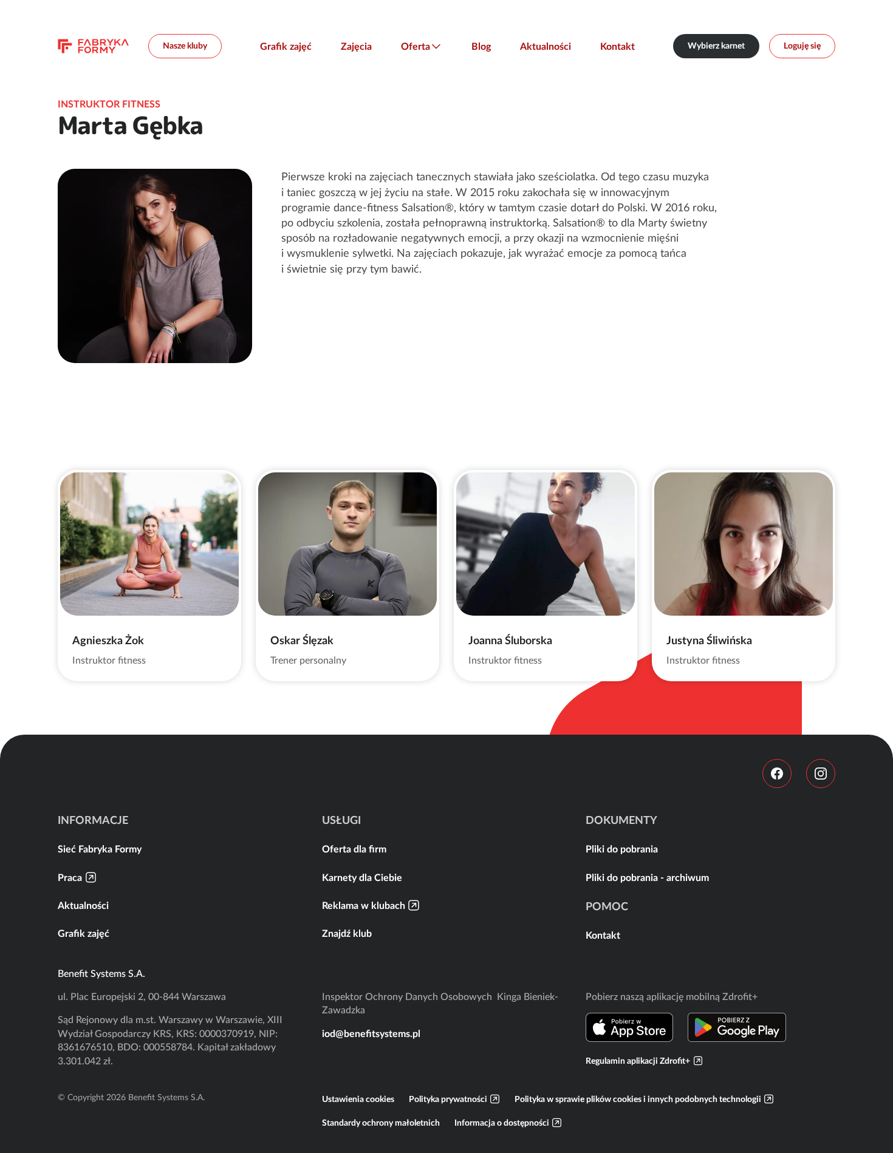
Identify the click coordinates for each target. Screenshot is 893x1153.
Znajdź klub (347, 933)
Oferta (415, 46)
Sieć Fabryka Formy (100, 848)
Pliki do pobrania (622, 848)
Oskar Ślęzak (302, 640)
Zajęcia (356, 46)
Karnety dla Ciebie (362, 877)
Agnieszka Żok (108, 640)
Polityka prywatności (448, 1099)
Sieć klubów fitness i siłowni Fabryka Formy (93, 46)
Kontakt (617, 46)
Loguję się (802, 45)
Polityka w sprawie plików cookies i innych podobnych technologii (638, 1099)
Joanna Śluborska (510, 640)
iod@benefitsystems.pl (371, 1033)
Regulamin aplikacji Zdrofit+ (638, 1061)
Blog (481, 46)
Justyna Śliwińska (709, 640)
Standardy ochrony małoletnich (381, 1122)
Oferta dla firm (354, 848)
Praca (70, 877)
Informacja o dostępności (501, 1122)
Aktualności (545, 46)
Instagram (820, 773)
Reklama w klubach (363, 905)
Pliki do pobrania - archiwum (647, 877)
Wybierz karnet (716, 45)
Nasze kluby (185, 45)
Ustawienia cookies (358, 1099)
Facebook (777, 773)
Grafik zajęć (286, 46)
